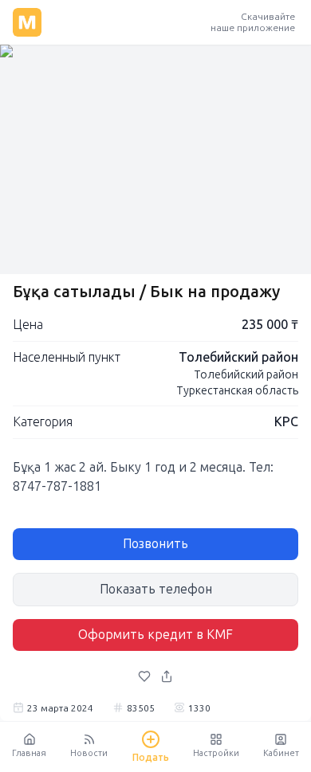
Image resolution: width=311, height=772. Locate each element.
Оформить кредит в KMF (155, 634)
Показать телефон (156, 589)
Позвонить (155, 543)
